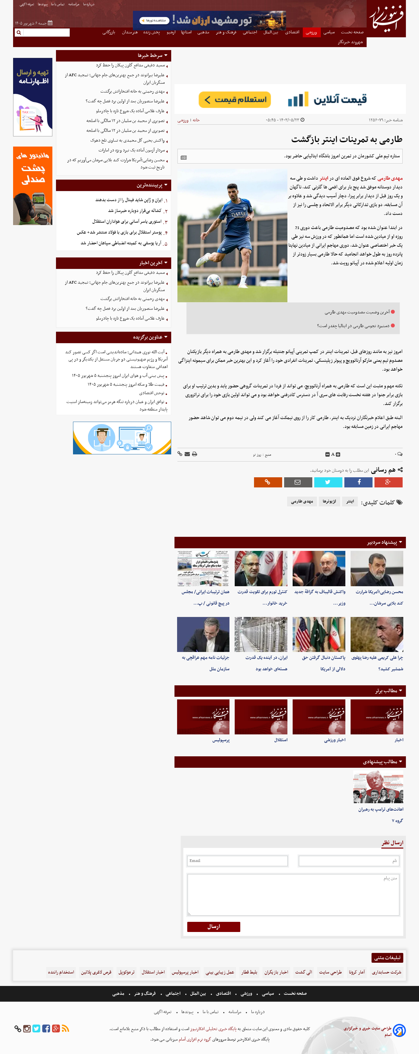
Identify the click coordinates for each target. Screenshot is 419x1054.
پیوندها (43, 4)
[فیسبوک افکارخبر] (46, 1029)
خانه (196, 120)
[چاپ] (194, 454)
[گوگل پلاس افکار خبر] (56, 1029)
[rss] (65, 1029)
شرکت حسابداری (386, 972)
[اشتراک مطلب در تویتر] (328, 482)
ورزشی (183, 120)
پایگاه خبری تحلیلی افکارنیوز (213, 1029)
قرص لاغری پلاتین (96, 972)
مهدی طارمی (390, 178)
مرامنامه (74, 4)
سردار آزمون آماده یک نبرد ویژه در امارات (132, 150)
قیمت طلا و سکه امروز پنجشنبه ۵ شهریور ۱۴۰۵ (126, 384)
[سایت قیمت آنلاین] (290, 99)
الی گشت (303, 972)
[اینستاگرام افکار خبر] (26, 1029)
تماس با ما (58, 4)
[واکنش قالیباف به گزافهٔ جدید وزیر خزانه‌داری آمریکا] (319, 568)
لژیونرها (329, 501)
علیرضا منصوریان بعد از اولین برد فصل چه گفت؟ (125, 101)
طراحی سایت (330, 972)
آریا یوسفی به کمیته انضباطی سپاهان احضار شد (121, 243)
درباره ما (89, 4)
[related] (184, 157)
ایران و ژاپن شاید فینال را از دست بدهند (128, 200)
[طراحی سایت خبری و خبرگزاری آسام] (399, 1031)
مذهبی (118, 993)
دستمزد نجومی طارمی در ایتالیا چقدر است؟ (353, 326)
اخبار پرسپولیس (185, 972)
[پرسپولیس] (203, 716)
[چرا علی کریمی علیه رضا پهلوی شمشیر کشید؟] (377, 634)
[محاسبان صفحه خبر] (32, 135)
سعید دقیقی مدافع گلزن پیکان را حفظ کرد (130, 65)
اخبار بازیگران (276, 972)
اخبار (398, 740)
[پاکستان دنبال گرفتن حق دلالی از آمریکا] (319, 634)
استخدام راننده (61, 972)
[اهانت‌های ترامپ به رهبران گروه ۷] (378, 787)
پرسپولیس (220, 740)
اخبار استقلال (153, 972)
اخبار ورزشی (334, 740)
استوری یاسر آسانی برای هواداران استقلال (126, 222)
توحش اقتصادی (151, 393)
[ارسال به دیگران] (187, 454)
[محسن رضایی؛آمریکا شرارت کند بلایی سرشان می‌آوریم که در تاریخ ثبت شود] (377, 568)
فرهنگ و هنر (145, 993)
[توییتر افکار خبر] (36, 1029)
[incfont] (338, 455)
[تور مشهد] (209, 29)
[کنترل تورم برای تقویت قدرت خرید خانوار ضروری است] (261, 568)
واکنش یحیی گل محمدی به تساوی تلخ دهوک (127, 140)
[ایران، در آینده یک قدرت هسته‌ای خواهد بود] (261, 634)
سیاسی (268, 993)
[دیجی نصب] (32, 224)
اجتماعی (173, 993)
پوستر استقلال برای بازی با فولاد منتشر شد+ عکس (119, 232)
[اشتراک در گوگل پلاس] (388, 482)
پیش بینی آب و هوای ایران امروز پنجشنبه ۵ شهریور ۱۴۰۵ (118, 375)
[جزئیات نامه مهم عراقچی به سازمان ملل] (203, 634)
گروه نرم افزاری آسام (194, 1039)
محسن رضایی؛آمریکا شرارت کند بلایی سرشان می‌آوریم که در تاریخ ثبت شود (116, 163)
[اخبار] (377, 716)
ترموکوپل (126, 972)
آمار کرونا (357, 972)
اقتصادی (223, 993)
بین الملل (198, 993)
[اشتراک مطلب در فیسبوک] (358, 482)
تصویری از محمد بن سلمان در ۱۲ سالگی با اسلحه (125, 121)
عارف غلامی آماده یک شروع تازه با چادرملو (130, 111)
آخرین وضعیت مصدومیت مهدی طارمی (357, 312)
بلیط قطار (249, 972)
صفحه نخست (295, 993)
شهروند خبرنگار (351, 42)
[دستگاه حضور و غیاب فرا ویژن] (122, 453)
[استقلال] (261, 716)
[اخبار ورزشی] (319, 716)
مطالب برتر (386, 691)
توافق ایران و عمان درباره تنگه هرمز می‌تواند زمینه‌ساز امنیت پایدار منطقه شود (117, 405)
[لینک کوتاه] (179, 454)
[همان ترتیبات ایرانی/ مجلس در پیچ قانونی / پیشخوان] (203, 568)
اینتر (323, 178)
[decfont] (327, 455)
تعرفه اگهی (27, 4)
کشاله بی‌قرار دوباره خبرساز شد (135, 211)
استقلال (280, 740)
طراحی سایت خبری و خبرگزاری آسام (368, 1031)
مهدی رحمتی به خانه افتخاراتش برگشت (132, 91)
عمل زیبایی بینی (220, 972)
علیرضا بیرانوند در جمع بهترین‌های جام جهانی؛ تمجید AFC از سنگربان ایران (115, 78)
